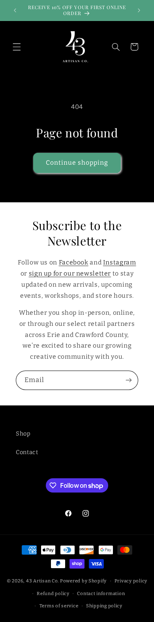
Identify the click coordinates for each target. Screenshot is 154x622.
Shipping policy (104, 606)
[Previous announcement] (15, 10)
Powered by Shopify (83, 581)
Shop (23, 433)
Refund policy (53, 593)
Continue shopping (77, 162)
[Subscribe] (129, 380)
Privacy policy (131, 581)
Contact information (101, 593)
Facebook (73, 262)
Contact (27, 452)
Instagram (119, 262)
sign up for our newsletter (70, 273)
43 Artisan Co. (42, 581)
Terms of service (59, 606)
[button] (17, 47)
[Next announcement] (139, 10)
